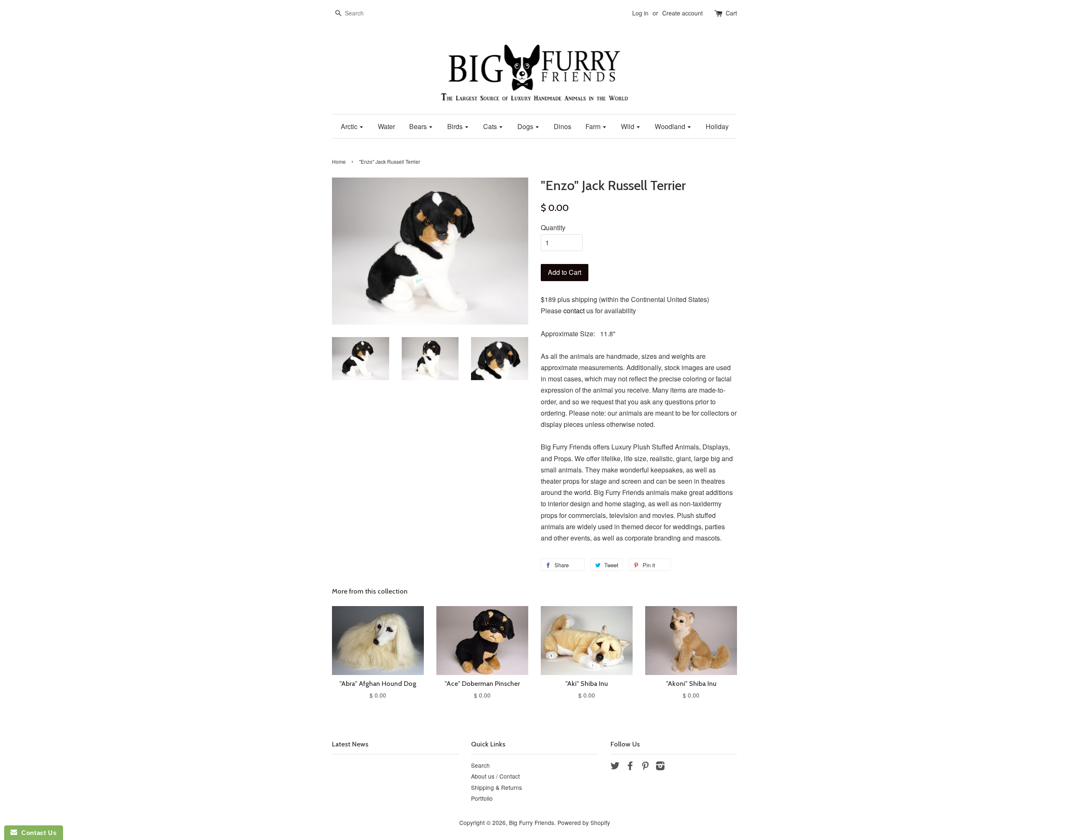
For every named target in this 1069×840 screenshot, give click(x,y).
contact (574, 310)
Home (339, 161)
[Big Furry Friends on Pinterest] (645, 767)
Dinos (562, 126)
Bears (418, 126)
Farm (593, 126)
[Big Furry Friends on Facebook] (630, 767)
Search (480, 765)
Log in (640, 13)
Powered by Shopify (583, 822)
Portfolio (482, 798)
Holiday (717, 126)
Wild (628, 126)
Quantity (553, 227)
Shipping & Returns (496, 787)
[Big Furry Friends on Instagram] (660, 767)
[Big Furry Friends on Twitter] (615, 767)
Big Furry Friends (531, 822)
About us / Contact (495, 776)
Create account (682, 13)
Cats (491, 126)
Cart (731, 13)
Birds (455, 126)
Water (386, 126)
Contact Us (36, 832)
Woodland (671, 126)
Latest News (350, 744)
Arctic (350, 126)
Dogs (526, 126)
